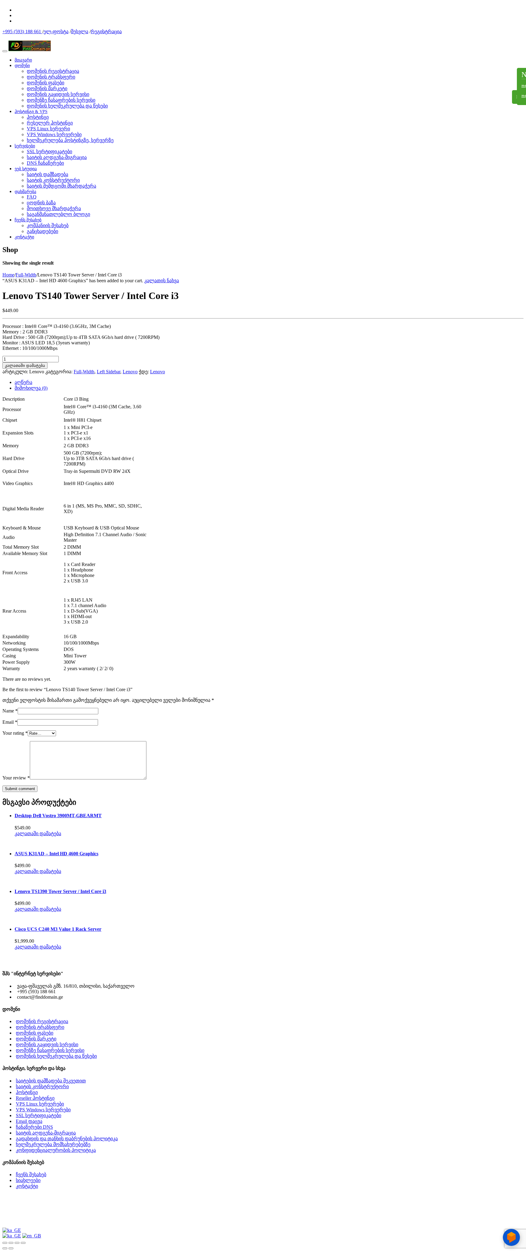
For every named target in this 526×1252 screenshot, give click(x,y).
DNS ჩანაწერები (45, 163)
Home (8, 274)
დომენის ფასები (45, 82)
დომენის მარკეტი (47, 88)
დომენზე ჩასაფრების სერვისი (61, 100)
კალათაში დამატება (25, 365)
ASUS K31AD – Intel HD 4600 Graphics (56, 853)
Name (10, 710)
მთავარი (23, 60)
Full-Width (26, 274)
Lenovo (130, 371)
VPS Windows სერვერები (54, 134)
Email (9, 722)
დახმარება (25, 191)
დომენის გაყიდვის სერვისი (58, 94)
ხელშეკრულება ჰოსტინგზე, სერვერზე (70, 140)
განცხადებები (42, 231)
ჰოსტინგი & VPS (31, 111)
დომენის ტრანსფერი (51, 76)
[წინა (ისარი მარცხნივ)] (4, 1248)
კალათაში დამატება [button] (38, 833)
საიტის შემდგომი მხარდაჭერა (61, 185)
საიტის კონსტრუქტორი (53, 180)
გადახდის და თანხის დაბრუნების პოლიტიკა (67, 1138)
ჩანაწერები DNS (34, 1127)
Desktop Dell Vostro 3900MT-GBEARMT (58, 815)
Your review (16, 777)
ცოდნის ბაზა (41, 202)
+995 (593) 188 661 (22, 31)
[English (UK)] (31, 1235)
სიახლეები (28, 1180)
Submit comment (20, 788)
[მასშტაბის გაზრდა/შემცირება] (4, 1243)
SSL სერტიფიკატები (49, 151)
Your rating (15, 733)
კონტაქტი (24, 237)
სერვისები (25, 146)
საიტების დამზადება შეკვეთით (51, 1080)
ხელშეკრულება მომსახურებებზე (53, 1144)
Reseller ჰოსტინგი (35, 1098)
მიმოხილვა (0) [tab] (31, 388)
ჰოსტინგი (38, 117)
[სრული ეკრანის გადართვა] (11, 1243)
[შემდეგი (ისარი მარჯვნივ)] (11, 1248)
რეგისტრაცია (106, 31)
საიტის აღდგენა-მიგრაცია (57, 157)
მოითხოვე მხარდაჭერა (54, 208)
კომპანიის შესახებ (47, 225)
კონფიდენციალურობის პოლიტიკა (56, 1150)
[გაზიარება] (17, 1243)
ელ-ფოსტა (56, 31)
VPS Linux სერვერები (40, 1103)
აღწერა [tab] (23, 382)
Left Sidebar (108, 371)
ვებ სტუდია (26, 169)
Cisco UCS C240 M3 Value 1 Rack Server (58, 929)
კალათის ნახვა (161, 280)
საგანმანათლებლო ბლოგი (58, 214)
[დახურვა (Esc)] (23, 1243)
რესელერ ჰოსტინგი (50, 122)
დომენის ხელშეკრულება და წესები (67, 105)
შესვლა (79, 31)
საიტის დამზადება (47, 174)
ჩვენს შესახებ (28, 220)
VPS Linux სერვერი (48, 128)
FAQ (32, 196)
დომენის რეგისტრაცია (53, 71)
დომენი (22, 65)
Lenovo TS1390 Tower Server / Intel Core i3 (60, 891)
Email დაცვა (29, 1121)
